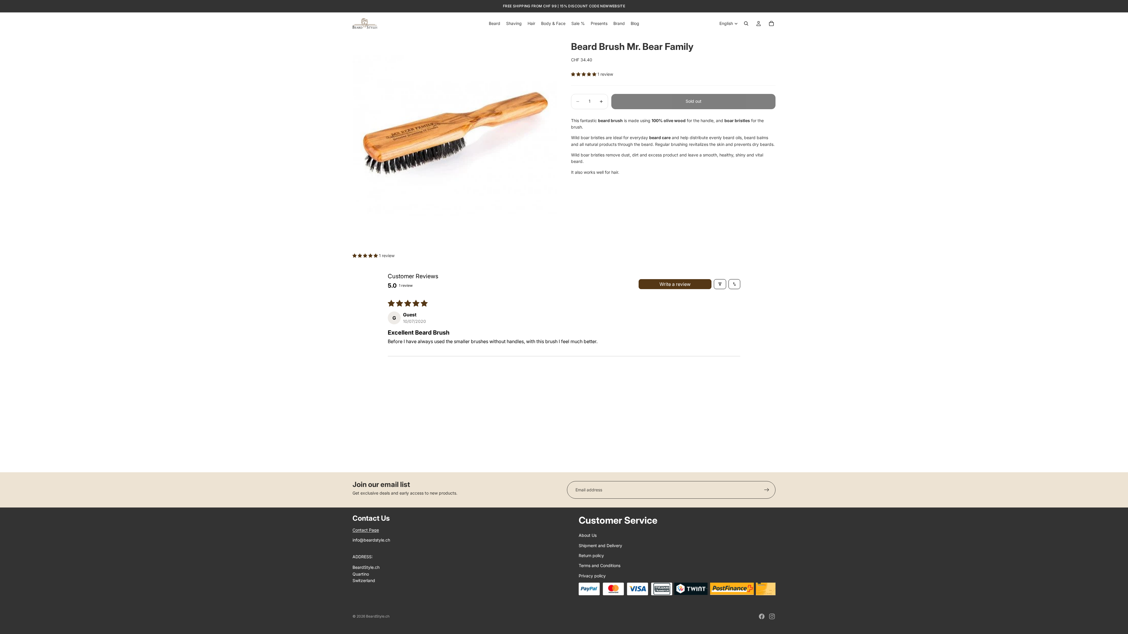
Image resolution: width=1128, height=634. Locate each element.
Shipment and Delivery (600, 545)
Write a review (675, 284)
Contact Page (365, 529)
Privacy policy (592, 575)
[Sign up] (767, 490)
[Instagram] (772, 616)
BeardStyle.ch (378, 616)
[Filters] (720, 284)
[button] (584, 74)
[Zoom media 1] (454, 136)
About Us (588, 535)
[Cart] (771, 23)
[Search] (746, 23)
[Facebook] (761, 616)
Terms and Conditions (599, 565)
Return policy (591, 555)
